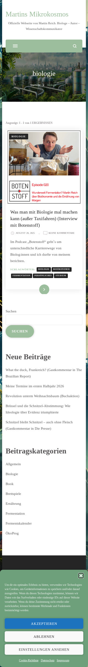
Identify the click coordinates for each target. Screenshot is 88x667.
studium (61, 276)
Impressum (63, 660)
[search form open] (74, 46)
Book (10, 484)
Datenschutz (47, 660)
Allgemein (13, 464)
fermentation (22, 276)
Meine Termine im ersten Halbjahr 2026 (35, 386)
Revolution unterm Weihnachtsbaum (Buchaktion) (42, 396)
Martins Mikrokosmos (37, 14)
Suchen (11, 311)
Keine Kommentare (62, 233)
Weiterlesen (37, 289)
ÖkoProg (12, 533)
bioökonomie (61, 269)
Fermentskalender (19, 523)
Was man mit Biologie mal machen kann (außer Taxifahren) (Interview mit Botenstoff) (43, 218)
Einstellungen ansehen (44, 649)
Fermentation (15, 513)
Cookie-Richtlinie (28, 660)
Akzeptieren (44, 624)
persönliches (43, 276)
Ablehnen (44, 637)
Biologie (18, 136)
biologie (43, 269)
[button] (81, 575)
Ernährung (13, 503)
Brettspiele (13, 494)
